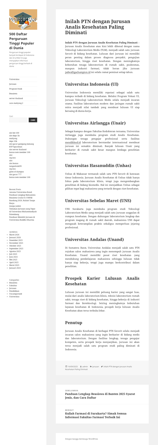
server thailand (16, 98)
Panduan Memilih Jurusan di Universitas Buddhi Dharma (22, 218)
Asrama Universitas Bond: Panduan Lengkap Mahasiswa (22, 193)
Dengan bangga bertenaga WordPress (81, 439)
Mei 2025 (13, 259)
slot (10, 155)
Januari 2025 (15, 268)
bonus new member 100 (19, 152)
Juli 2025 (13, 254)
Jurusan (12, 84)
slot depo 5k (14, 135)
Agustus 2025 (15, 251)
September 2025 (16, 248)
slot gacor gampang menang (21, 144)
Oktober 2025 (15, 245)
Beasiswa (13, 93)
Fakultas (13, 285)
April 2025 (14, 262)
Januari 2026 (15, 237)
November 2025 (16, 243)
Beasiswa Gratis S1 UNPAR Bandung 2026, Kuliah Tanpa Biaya (22, 200)
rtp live (12, 157)
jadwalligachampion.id (77, 72)
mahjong (13, 138)
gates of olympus (16, 171)
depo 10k (13, 141)
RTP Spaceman (15, 146)
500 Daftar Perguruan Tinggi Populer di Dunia (21, 41)
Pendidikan (14, 291)
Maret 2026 (14, 234)
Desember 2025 (16, 240)
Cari (11, 116)
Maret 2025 (14, 265)
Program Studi (15, 88)
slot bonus (13, 163)
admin (85, 366)
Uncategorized (15, 294)
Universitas (14, 79)
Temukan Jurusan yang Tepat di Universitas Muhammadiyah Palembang (23, 211)
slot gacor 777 (15, 174)
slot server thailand (17, 149)
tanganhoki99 (15, 166)
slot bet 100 (14, 133)
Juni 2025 (13, 257)
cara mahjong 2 (16, 103)
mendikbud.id (73, 142)
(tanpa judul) (15, 206)
